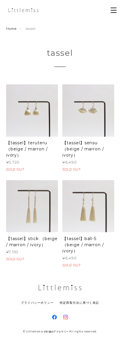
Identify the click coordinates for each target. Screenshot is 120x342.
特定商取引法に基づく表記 (79, 302)
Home (11, 29)
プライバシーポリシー (37, 302)
